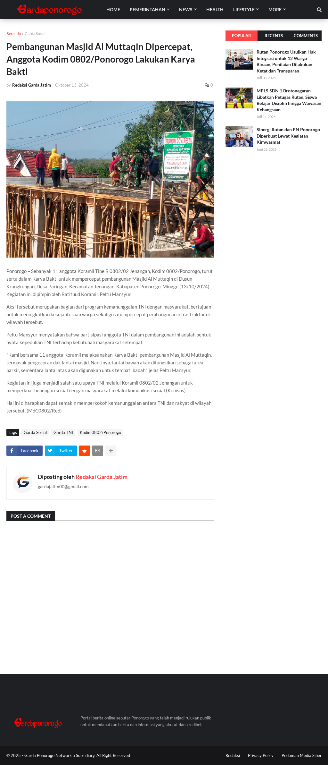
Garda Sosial (35, 33)
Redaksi (233, 755)
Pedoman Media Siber (302, 755)
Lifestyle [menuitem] (244, 9)
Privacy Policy (261, 755)
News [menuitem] (186, 9)
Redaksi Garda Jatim (101, 476)
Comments (306, 35)
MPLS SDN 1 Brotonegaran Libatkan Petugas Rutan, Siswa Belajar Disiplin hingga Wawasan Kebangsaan (289, 100)
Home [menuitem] (113, 9)
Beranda (13, 33)
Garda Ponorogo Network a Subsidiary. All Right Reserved (77, 755)
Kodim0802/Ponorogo (100, 432)
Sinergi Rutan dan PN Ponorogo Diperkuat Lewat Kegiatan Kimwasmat (288, 136)
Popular (241, 35)
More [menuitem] (275, 9)
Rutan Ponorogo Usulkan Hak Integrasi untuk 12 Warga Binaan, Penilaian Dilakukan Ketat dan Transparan (286, 61)
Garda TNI (63, 432)
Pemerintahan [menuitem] (147, 9)
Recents (274, 35)
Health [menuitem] (215, 9)
